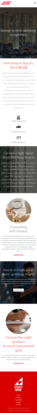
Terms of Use (18, 410)
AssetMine (18, 400)
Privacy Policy (26, 410)
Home (19, 395)
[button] (34, 2)
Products (19, 397)
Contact (18, 405)
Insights (18, 402)
